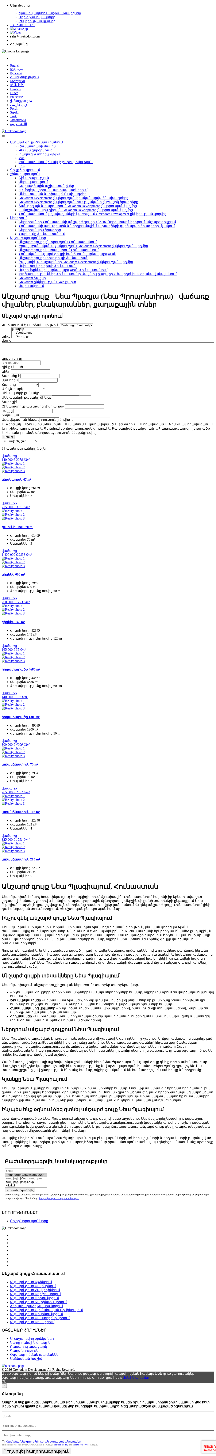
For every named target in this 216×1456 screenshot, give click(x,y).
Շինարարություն (34, 178)
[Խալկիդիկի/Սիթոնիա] (26, 1182)
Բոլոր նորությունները (29, 1221)
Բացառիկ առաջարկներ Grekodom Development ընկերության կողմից (76, 262)
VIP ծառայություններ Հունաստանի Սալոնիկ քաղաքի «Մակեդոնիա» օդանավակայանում (98, 274)
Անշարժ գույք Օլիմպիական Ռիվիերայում (46, 1310)
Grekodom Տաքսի (32, 278)
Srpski (14, 112)
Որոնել (8, 436)
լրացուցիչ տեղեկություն (40, 154)
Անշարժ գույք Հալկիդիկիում (35, 1290)
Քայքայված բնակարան (133, 428)
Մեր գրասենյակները (37, 17)
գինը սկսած (12, 367)
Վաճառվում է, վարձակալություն (30, 325)
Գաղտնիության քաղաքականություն (59, 1198)
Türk (13, 116)
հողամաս (10, 415)
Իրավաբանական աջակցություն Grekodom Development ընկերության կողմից (83, 246)
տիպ (6, 336)
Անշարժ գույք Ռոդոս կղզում (34, 1298)
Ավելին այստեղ (136, 1377)
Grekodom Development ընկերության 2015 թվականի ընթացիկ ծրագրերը (78, 202)
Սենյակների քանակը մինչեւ (26, 397)
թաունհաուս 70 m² (17, 527)
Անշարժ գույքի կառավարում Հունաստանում (59, 250)
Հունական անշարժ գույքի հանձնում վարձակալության (67, 254)
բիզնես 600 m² (13, 574)
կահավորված (101, 424)
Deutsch (15, 89)
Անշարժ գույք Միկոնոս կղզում (36, 1314)
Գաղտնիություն (24, 1350)
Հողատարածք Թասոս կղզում (36, 1306)
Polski (14, 108)
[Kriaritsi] (26, 1186)
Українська (18, 120)
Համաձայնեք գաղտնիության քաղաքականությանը (43, 1441)
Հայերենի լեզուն (24, 77)
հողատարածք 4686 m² (21, 669)
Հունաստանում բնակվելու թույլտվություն (56, 162)
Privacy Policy (61, 1444)
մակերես (10, 380)
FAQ (22, 166)
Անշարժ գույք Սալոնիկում (33, 1286)
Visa (21, 158)
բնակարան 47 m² (16, 479)
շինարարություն (25, 174)
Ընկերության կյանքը (37, 21)
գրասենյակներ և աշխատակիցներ (50, 13)
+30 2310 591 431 (22, 25)
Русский (16, 73)
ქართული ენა (21, 101)
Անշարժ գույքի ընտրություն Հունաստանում (58, 242)
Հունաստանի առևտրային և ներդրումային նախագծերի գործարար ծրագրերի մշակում (97, 226)
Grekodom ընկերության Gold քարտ (47, 282)
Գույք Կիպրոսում (25, 170)
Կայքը (7, 411)
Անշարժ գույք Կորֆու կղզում (35, 1294)
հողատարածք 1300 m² (21, 717)
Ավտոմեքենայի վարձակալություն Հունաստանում (63, 270)
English (15, 65)
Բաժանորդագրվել (20, 1190)
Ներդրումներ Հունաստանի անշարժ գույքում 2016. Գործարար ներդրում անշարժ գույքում (97, 222)
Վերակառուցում (33, 182)
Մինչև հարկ (12, 389)
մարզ (6, 340)
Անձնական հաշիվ (26, 1358)
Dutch (14, 93)
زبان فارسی (18, 105)
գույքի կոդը (12, 358)
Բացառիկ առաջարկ (28, 1346)
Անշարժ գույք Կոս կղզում (32, 1322)
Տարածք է (11, 376)
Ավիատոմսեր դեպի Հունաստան (48, 266)
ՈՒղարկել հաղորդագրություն (36, 1451)
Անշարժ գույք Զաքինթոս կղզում (38, 1302)
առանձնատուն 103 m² (21, 812)
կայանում (75, 424)
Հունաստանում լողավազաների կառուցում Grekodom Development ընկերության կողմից (92, 214)
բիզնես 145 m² (13, 622)
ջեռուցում (127, 424)
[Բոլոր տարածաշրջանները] (26, 1175)
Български (17, 81)
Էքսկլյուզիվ (86, 432)
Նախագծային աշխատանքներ (46, 186)
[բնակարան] (36, 333)
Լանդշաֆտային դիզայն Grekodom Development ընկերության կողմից (76, 210)
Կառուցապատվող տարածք (184, 428)
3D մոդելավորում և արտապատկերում (53, 190)
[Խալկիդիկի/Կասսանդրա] (26, 1178)
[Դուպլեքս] (36, 336)
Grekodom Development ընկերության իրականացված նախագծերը (73, 198)
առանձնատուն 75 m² (20, 764)
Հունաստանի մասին (37, 146)
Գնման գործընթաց (36, 150)
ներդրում (18, 218)
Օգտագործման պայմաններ (35, 1354)
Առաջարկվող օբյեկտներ (32, 1338)
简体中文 (17, 85)
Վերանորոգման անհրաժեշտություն (38, 432)
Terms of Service (81, 1444)
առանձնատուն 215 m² (21, 859)
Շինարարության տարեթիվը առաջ (33, 406)
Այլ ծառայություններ (28, 238)
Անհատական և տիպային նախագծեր (52, 194)
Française (16, 97)
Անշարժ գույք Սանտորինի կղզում (40, 1318)
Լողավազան (152, 424)
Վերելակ (13, 424)
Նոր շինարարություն (20, 428)
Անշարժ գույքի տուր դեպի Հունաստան (53, 258)
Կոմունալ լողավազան (188, 424)
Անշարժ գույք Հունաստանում (36, 142)
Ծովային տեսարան (43, 424)
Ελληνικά (16, 69)
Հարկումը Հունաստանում (42, 234)
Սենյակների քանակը (20, 393)
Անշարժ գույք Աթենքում (31, 1282)
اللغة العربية (18, 124)
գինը (6, 371)
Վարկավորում (31, 286)
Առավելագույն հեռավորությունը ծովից (36, 419)
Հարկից (9, 384)
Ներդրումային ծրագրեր (40, 230)
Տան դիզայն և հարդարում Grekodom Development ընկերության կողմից (78, 206)
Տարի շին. (10, 402)
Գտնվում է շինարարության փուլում (75, 428)
